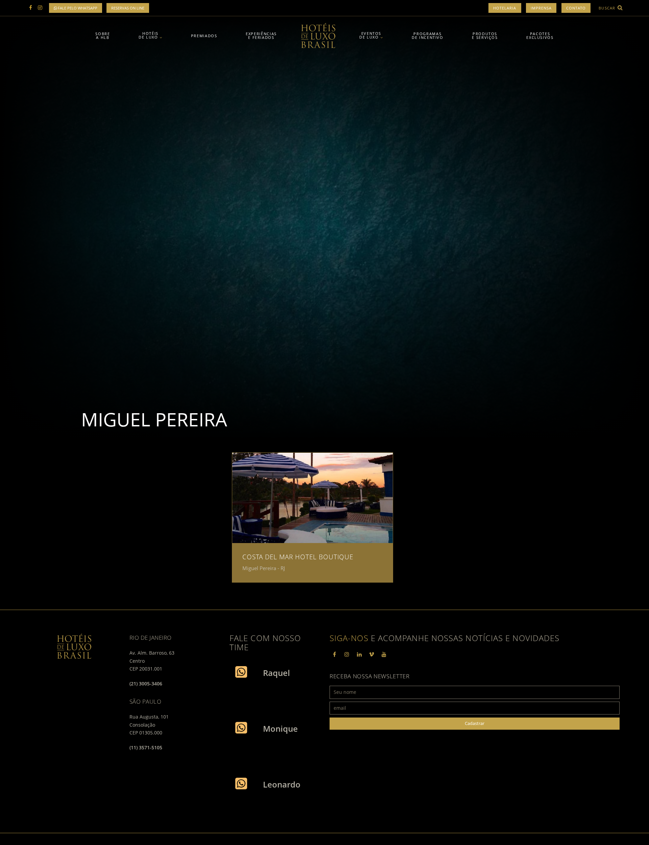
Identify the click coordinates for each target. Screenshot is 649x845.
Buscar (608, 7)
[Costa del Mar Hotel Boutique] (312, 498)
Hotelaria (504, 7)
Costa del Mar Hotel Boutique (297, 556)
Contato (576, 7)
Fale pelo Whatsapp (77, 7)
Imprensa (541, 7)
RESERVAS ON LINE (127, 7)
